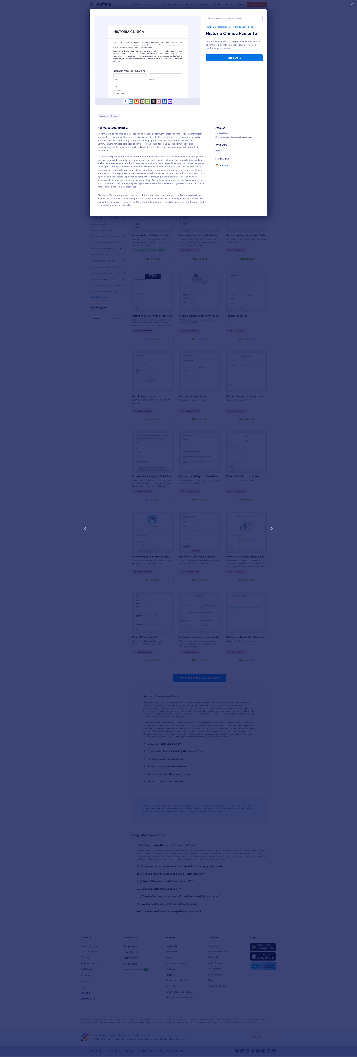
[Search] (209, 18)
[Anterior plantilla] (85, 528)
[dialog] (178, 528)
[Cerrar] (352, 4)
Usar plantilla (234, 57)
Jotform (224, 165)
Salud (219, 150)
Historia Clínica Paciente (231, 33)
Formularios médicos (242, 26)
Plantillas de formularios (218, 26)
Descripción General (109, 116)
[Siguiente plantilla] (271, 528)
